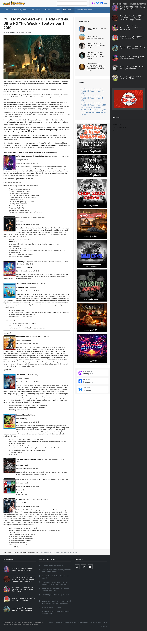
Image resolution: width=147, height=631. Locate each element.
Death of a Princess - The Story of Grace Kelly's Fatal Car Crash (56, 571)
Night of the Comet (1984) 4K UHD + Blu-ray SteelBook (132, 58)
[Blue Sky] (97, 4)
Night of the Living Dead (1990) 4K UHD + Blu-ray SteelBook (132, 38)
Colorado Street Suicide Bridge (52, 565)
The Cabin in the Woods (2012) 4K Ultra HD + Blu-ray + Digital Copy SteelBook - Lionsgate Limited (132, 18)
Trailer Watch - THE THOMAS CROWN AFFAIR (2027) (96, 46)
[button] (20, 10)
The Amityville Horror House (51, 607)
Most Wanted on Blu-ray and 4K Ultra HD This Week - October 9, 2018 (93, 104)
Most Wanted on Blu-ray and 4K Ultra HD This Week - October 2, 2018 (93, 109)
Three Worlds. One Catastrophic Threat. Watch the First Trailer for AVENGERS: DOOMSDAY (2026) (96, 67)
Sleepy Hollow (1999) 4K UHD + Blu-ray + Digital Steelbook (132, 68)
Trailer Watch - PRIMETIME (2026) (96, 29)
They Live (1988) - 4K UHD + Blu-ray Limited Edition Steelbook (132, 48)
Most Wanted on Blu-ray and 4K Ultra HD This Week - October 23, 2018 (92, 91)
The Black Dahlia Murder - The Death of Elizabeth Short (56, 613)
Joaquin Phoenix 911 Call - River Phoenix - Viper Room (56, 577)
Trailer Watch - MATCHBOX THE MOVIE (95, 37)
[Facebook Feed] (101, 4)
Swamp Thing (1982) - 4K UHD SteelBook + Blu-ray (130, 78)
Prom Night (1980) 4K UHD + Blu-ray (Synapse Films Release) (23, 569)
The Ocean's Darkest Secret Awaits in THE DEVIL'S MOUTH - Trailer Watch (95, 55)
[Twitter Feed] (93, 4)
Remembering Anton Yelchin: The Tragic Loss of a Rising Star (56, 589)
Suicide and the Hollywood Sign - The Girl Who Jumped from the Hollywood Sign (56, 602)
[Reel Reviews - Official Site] (14, 3)
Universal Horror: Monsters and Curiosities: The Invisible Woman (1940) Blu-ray (131, 28)
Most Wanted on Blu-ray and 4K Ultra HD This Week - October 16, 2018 (92, 98)
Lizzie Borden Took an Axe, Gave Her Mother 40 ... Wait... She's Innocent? (54, 583)
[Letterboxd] (106, 4)
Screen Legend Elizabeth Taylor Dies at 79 (55, 596)
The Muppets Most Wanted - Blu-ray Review (93, 114)
